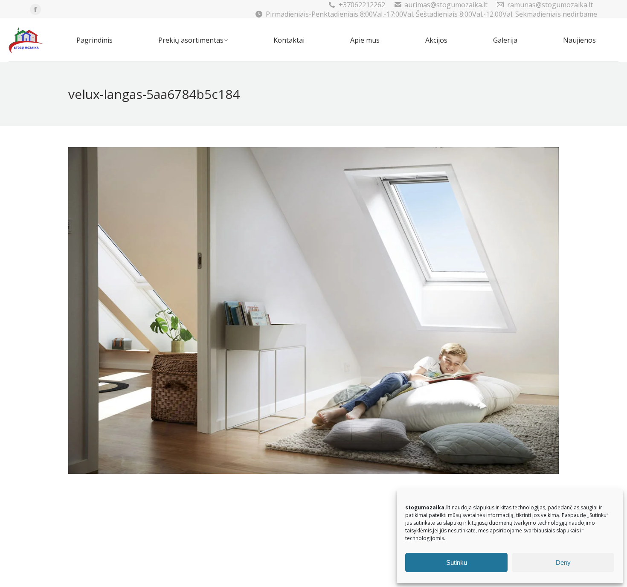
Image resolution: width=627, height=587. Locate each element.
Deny (563, 562)
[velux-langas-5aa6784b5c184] (313, 310)
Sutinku (456, 562)
